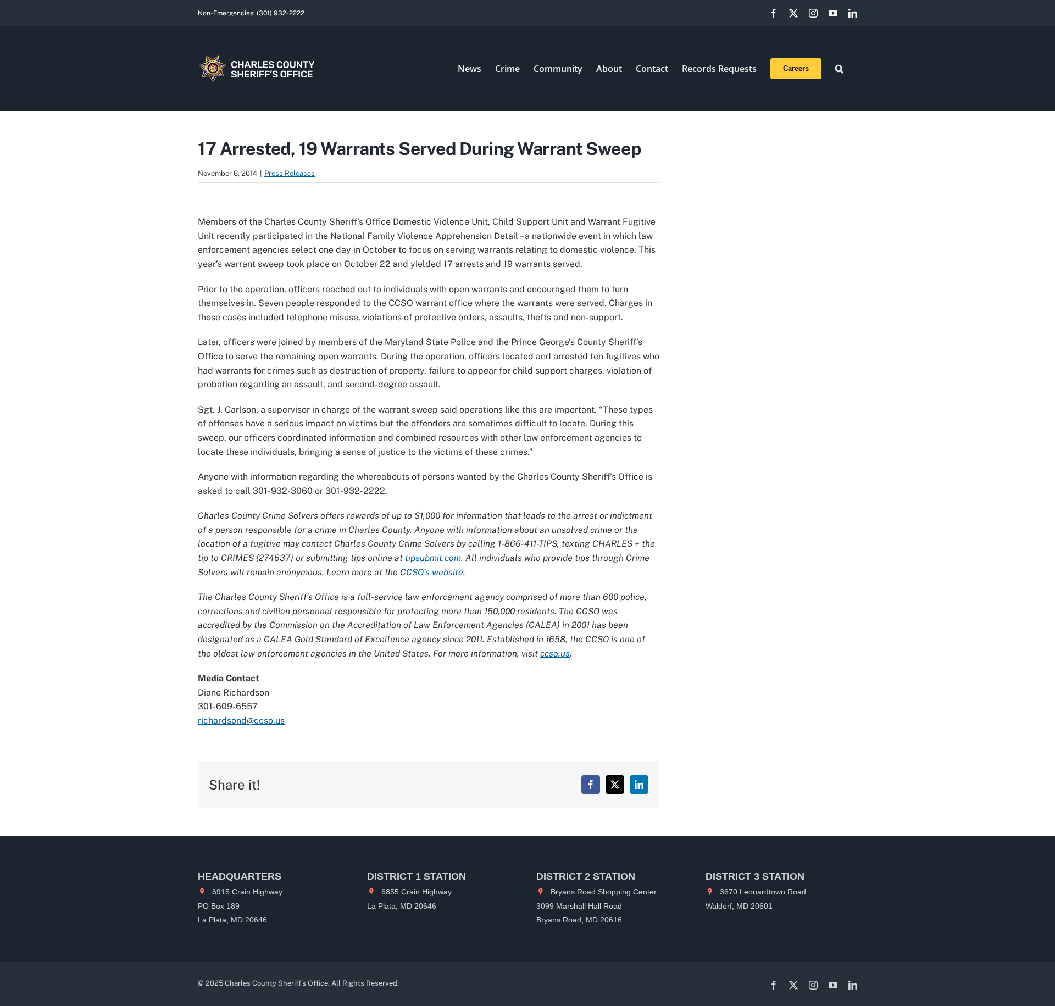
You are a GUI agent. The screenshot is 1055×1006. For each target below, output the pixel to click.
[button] (839, 68)
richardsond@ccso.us (241, 720)
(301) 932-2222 (280, 13)
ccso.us (555, 653)
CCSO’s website (431, 572)
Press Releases (289, 173)
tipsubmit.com (433, 558)
